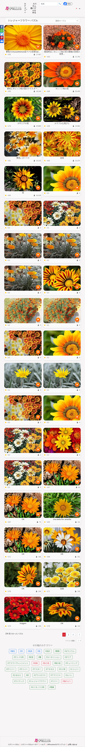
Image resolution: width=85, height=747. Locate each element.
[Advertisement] (42, 713)
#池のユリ (67, 681)
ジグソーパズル (13, 744)
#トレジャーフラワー (37, 681)
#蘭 (39, 657)
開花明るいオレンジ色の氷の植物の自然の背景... (62, 53)
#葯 (27, 675)
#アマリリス (56, 675)
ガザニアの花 (23, 123)
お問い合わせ (72, 744)
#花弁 (30, 651)
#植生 (12, 651)
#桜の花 (57, 663)
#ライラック (19, 681)
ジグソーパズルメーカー (29, 744)
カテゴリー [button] (25, 9)
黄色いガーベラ (23, 158)
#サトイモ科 (19, 657)
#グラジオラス (40, 675)
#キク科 (62, 669)
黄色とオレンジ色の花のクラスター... (23, 89)
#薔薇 (57, 651)
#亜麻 (51, 687)
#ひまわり (17, 675)
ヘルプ (42, 744)
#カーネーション (53, 657)
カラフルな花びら (62, 123)
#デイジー (10, 669)
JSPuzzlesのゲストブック (56, 744)
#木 (21, 651)
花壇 (62, 158)
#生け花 (46, 663)
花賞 (62, 589)
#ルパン (69, 675)
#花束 (35, 663)
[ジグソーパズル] (13, 8)
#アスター (37, 669)
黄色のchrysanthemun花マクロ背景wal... (23, 52)
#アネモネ (50, 669)
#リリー (54, 681)
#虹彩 (31, 657)
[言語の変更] (78, 8)
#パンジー (75, 669)
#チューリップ (71, 663)
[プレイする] (38, 47)
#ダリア (68, 657)
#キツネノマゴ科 (37, 687)
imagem (23, 623)
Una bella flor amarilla (62, 519)
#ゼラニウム (69, 651)
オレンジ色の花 (62, 89)
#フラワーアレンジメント (18, 663)
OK (23, 519)
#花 (39, 651)
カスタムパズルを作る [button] (34, 8)
